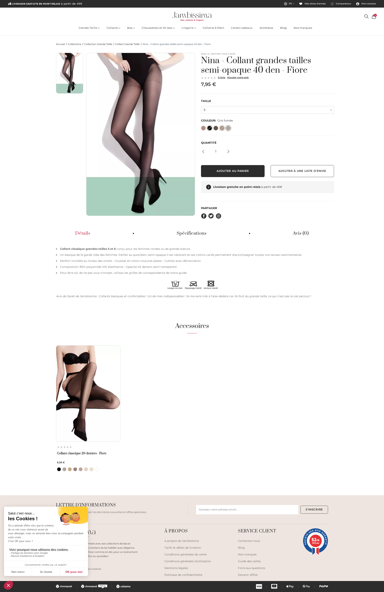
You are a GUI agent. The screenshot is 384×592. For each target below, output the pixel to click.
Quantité (208, 143)
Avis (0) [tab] (301, 233)
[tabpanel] (192, 272)
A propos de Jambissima (181, 541)
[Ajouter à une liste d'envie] (116, 350)
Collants (113, 27)
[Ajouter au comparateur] (116, 356)
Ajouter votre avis (238, 77)
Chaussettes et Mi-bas (157, 27)
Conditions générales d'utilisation (187, 561)
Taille (206, 101)
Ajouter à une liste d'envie (302, 171)
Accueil (60, 44)
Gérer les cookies (90, 568)
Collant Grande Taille (127, 44)
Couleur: (217, 120)
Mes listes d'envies (315, 3)
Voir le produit (88, 432)
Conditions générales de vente (185, 554)
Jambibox (266, 27)
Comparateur (343, 3)
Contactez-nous (249, 541)
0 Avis (221, 77)
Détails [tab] (82, 233)
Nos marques (303, 27)
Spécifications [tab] (192, 233)
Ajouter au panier (233, 171)
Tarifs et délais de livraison (182, 547)
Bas (130, 27)
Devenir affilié (247, 575)
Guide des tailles (249, 561)
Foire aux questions (251, 568)
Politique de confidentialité (183, 575)
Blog (283, 27)
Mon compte (368, 3)
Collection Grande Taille (98, 44)
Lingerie (188, 27)
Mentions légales (176, 568)
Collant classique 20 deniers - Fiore (81, 453)
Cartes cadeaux (241, 27)
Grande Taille (88, 27)
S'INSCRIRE (314, 509)
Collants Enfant (213, 27)
